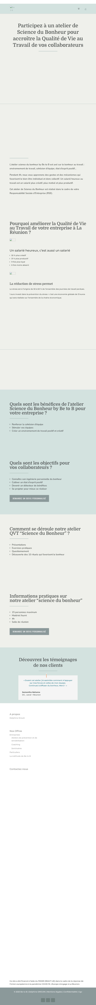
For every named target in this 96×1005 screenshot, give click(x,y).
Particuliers (15, 752)
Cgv (80, 992)
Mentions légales (54, 992)
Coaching (16, 744)
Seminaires (17, 748)
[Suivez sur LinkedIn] (53, 1000)
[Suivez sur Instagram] (48, 1000)
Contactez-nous (19, 769)
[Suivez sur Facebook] (43, 1000)
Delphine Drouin (17, 718)
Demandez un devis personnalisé (29, 498)
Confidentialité (70, 992)
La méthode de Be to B (20, 756)
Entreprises (15, 735)
